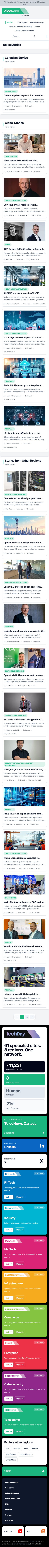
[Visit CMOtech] (17, 1241)
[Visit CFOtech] (17, 1174)
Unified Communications (24, 31)
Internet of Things (37, 22)
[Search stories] (43, 1471)
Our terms (9, 1520)
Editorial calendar (12, 1493)
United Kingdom (26, 1454)
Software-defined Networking (21, 27)
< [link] (16, 1017)
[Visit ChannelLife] (17, 1208)
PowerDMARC (35, 1544)
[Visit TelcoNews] (17, 1410)
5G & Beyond (22, 22)
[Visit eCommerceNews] (17, 1309)
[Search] (34, 36)
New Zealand (11, 1454)
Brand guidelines (11, 1482)
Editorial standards (12, 1499)
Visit (7, 1197)
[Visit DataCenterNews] (17, 1275)
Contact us (9, 1488)
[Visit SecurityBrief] (17, 1376)
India (26, 1448)
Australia (16, 1448)
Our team (8, 1515)
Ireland (35, 1448)
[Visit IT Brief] (17, 1343)
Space (37, 27)
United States (11, 1460)
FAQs (7, 1504)
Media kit (19, 1197)
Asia (7, 1448)
